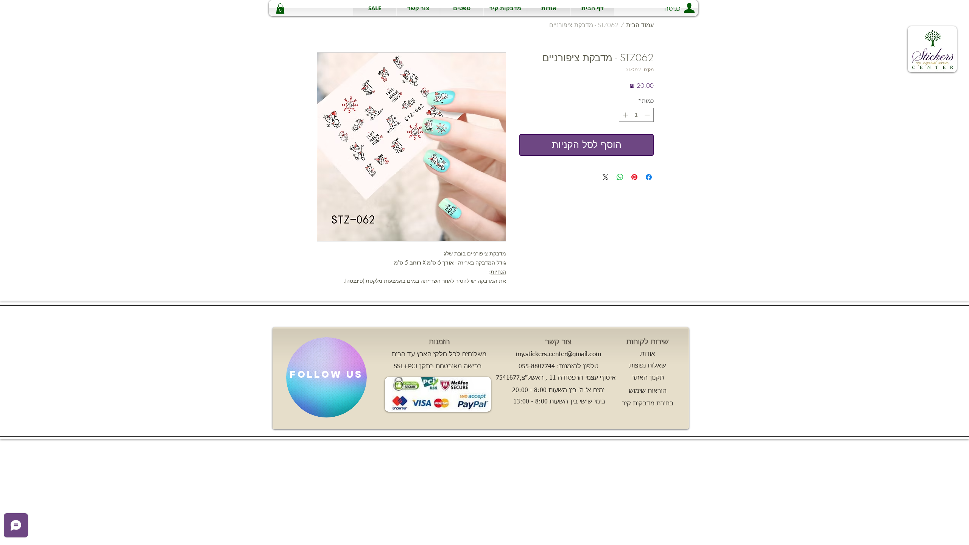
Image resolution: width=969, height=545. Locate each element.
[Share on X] (605, 177)
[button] (505, 8)
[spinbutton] (636, 114)
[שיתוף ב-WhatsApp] (620, 177)
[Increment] (624, 114)
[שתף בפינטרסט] (634, 177)
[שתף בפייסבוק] (648, 177)
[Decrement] (648, 114)
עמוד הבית (640, 25)
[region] (326, 377)
